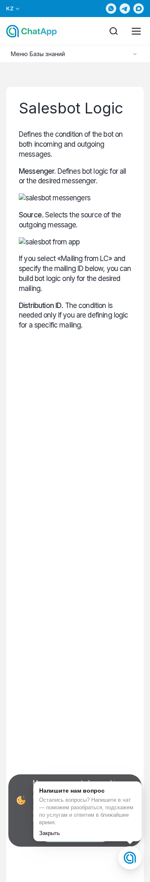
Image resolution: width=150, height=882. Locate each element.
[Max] (138, 8)
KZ (10, 8)
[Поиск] (113, 31)
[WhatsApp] (111, 8)
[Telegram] (125, 8)
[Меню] (136, 31)
